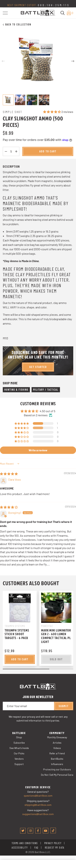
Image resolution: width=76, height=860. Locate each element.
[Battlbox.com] (38, 12)
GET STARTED (38, 366)
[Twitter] (23, 830)
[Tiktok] (53, 830)
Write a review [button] (38, 450)
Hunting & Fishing (16, 389)
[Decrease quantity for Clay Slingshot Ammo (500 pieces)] (6, 151)
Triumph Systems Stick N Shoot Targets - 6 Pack (17, 634)
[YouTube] (45, 830)
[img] (9, 473)
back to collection (18, 24)
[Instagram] (30, 830)
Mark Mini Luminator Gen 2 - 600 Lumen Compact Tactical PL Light (56, 636)
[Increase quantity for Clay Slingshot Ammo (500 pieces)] (16, 151)
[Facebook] (38, 830)
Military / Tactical (45, 389)
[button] (5, 13)
